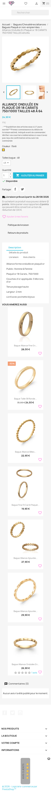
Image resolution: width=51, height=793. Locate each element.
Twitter (12, 713)
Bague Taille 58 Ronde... (25, 398)
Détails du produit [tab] (18, 252)
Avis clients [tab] (29, 257)
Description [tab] (14, 247)
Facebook (4, 713)
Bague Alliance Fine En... (25, 345)
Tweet (22, 189)
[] (48, 14)
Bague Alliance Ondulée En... (25, 664)
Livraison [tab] (14, 257)
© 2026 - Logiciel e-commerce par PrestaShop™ (19, 788)
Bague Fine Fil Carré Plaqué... (25, 505)
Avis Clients (23, 771)
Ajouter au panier (30, 175)
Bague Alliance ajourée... (26, 558)
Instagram (20, 713)
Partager (15, 189)
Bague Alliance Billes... (25, 451)
